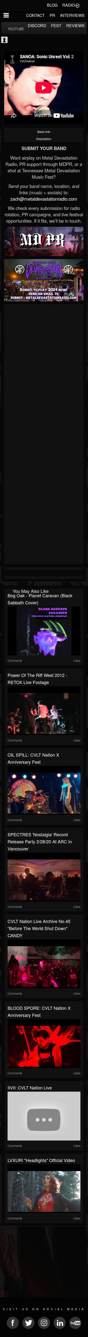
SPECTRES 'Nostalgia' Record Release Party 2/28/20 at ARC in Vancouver (40, 841)
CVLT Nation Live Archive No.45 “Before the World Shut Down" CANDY (39, 928)
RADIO (68, 5)
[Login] (77, 5)
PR (52, 15)
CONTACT (35, 15)
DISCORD (37, 25)
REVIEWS (75, 25)
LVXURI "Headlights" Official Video (41, 1160)
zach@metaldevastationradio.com (43, 199)
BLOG (52, 5)
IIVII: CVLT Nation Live (30, 1087)
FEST (56, 25)
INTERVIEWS (72, 15)
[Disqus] (44, 371)
